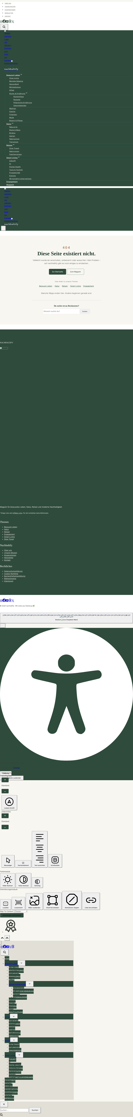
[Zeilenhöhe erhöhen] (5, 815)
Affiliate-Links (17, 513)
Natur (57, 286)
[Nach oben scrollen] (2, 938)
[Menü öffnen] (3, 228)
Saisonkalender (20, 105)
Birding (12, 133)
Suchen (84, 311)
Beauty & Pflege (16, 121)
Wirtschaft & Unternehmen (20, 179)
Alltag (11, 90)
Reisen (65, 286)
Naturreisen (14, 151)
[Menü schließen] (0, 943)
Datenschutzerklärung (13, 571)
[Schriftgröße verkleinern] (5, 791)
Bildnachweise (10, 579)
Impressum (8, 581)
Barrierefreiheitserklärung (14, 576)
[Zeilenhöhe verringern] (5, 827)
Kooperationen (10, 10)
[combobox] (66, 618)
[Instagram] (1, 22)
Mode (11, 118)
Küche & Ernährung (17, 984)
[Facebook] (4, 22)
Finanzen (13, 115)
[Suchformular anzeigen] (4, 27)
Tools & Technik (16, 170)
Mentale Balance (16, 81)
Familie (12, 112)
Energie (12, 176)
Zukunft (12, 161)
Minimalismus (15, 87)
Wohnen (12, 109)
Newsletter (9, 13)
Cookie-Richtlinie (11, 574)
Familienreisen (15, 154)
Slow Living (14, 78)
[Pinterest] (7, 22)
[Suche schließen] (4, 1104)
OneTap (16, 768)
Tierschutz (13, 142)
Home (7, 959)
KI (10, 164)
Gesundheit (14, 84)
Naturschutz (14, 139)
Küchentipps (19, 97)
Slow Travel (14, 148)
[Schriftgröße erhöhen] (5, 779)
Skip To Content (7, 911)
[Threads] (10, 22)
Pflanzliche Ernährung (23, 103)
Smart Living (75, 286)
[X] (13, 22)
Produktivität (14, 173)
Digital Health (15, 167)
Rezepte (17, 100)
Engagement (12, 182)
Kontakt (8, 16)
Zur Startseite (57, 272)
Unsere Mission (10, 6)
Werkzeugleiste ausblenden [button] (12, 778)
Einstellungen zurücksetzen (12, 915)
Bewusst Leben (45, 286)
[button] (2, 625)
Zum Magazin (75, 272)
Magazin (10, 185)
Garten (12, 136)
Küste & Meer (14, 130)
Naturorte (13, 127)
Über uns (8, 3)
